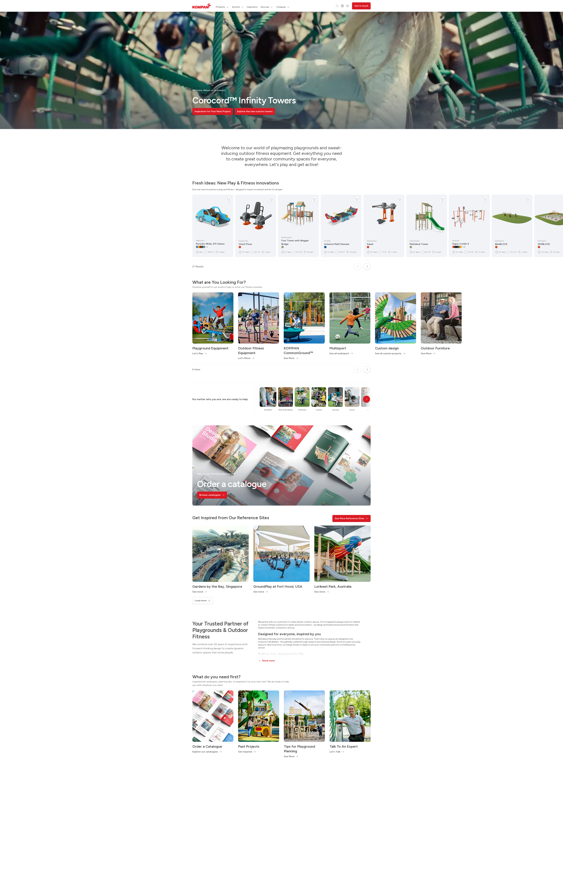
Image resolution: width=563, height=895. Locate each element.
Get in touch (361, 5)
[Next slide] (367, 266)
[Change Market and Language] (342, 6)
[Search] (337, 6)
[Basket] (347, 6)
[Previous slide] (357, 266)
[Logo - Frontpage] (201, 6)
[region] (281, 70)
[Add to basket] (228, 199)
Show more (268, 660)
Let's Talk (335, 751)
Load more (201, 600)
